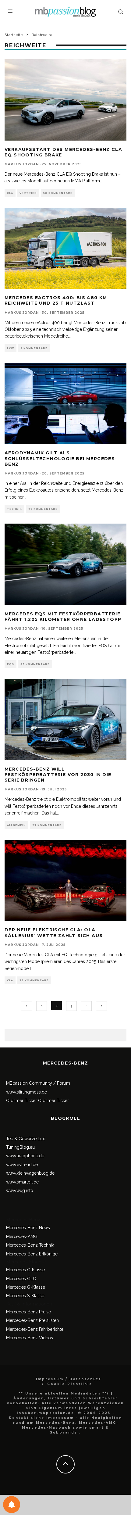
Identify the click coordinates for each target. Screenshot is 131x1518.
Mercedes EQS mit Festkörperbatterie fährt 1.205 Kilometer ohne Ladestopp (63, 616)
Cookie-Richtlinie (69, 1384)
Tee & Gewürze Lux (25, 1138)
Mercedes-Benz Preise (28, 1311)
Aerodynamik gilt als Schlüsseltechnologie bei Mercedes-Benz (61, 458)
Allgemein (16, 825)
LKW (10, 348)
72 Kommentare (34, 980)
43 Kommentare (35, 664)
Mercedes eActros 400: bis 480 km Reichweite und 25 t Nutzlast (56, 300)
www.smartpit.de (22, 1182)
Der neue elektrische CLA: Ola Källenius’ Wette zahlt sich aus (54, 932)
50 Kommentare (58, 193)
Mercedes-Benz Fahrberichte (34, 1329)
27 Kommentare (47, 825)
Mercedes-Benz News (28, 1227)
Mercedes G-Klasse (25, 1287)
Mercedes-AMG (21, 1236)
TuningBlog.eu (20, 1147)
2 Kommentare (34, 348)
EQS (10, 664)
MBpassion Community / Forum (38, 1083)
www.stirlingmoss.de (26, 1092)
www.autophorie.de (25, 1155)
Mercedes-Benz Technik (30, 1245)
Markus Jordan (22, 164)
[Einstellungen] (11, 1504)
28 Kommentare (43, 508)
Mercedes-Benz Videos (29, 1337)
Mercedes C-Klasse (25, 1269)
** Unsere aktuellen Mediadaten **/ (64, 1393)
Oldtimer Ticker (21, 1100)
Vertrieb (28, 193)
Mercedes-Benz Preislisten (32, 1320)
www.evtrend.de (22, 1164)
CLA (10, 193)
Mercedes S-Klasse (25, 1295)
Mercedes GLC (21, 1278)
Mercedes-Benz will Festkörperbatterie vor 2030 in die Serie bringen (58, 774)
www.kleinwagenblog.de (30, 1173)
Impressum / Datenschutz (68, 1379)
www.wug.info (19, 1190)
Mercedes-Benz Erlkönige (32, 1253)
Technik (14, 508)
